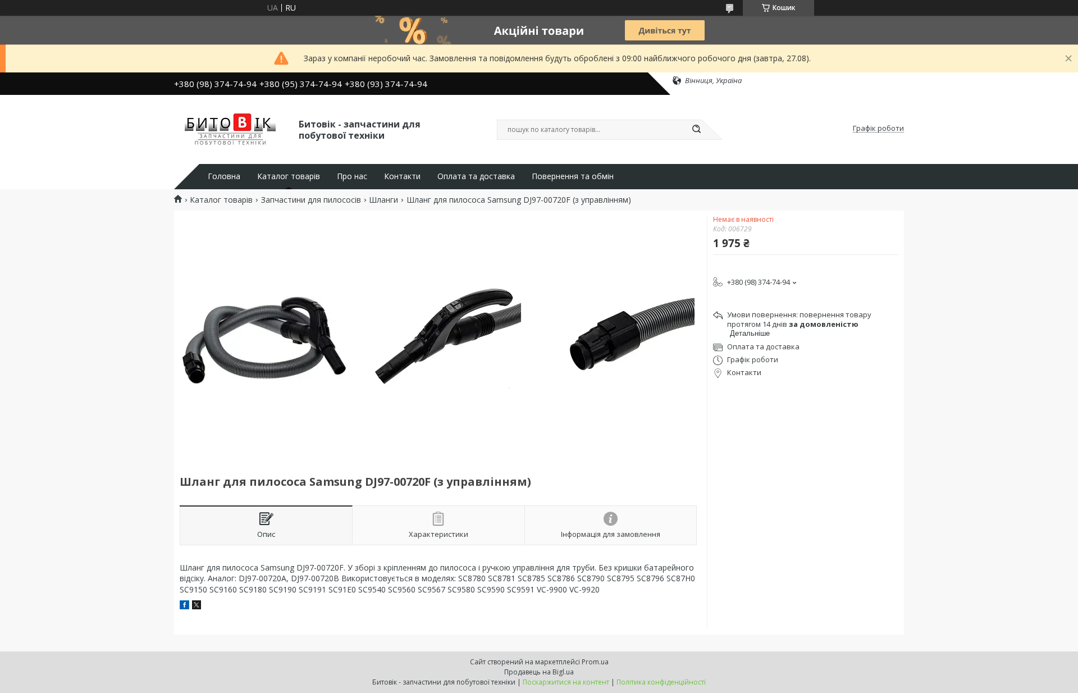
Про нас (352, 176)
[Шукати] (696, 130)
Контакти (402, 176)
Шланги (383, 200)
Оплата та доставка (476, 176)
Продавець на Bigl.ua (539, 672)
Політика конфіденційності (661, 682)
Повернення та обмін (573, 176)
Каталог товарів (288, 176)
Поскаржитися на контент (566, 682)
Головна (224, 176)
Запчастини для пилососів (311, 200)
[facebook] (184, 606)
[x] (196, 606)
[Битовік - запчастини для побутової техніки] (231, 129)
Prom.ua (595, 662)
